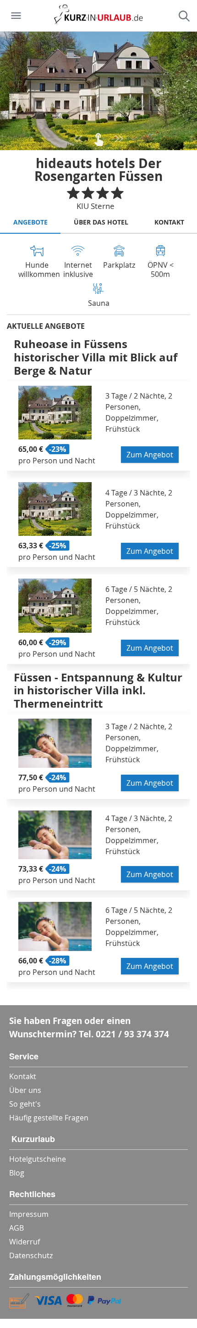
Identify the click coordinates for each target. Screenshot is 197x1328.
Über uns (25, 1090)
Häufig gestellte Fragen (48, 1118)
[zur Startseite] (98, 16)
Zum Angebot (149, 455)
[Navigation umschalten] (16, 16)
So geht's (25, 1104)
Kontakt (169, 222)
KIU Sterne (96, 206)
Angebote (30, 222)
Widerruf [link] (24, 1242)
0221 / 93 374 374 (132, 1034)
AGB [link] (16, 1228)
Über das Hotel (101, 222)
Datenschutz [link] (31, 1255)
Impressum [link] (29, 1214)
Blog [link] (16, 1173)
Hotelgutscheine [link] (37, 1159)
